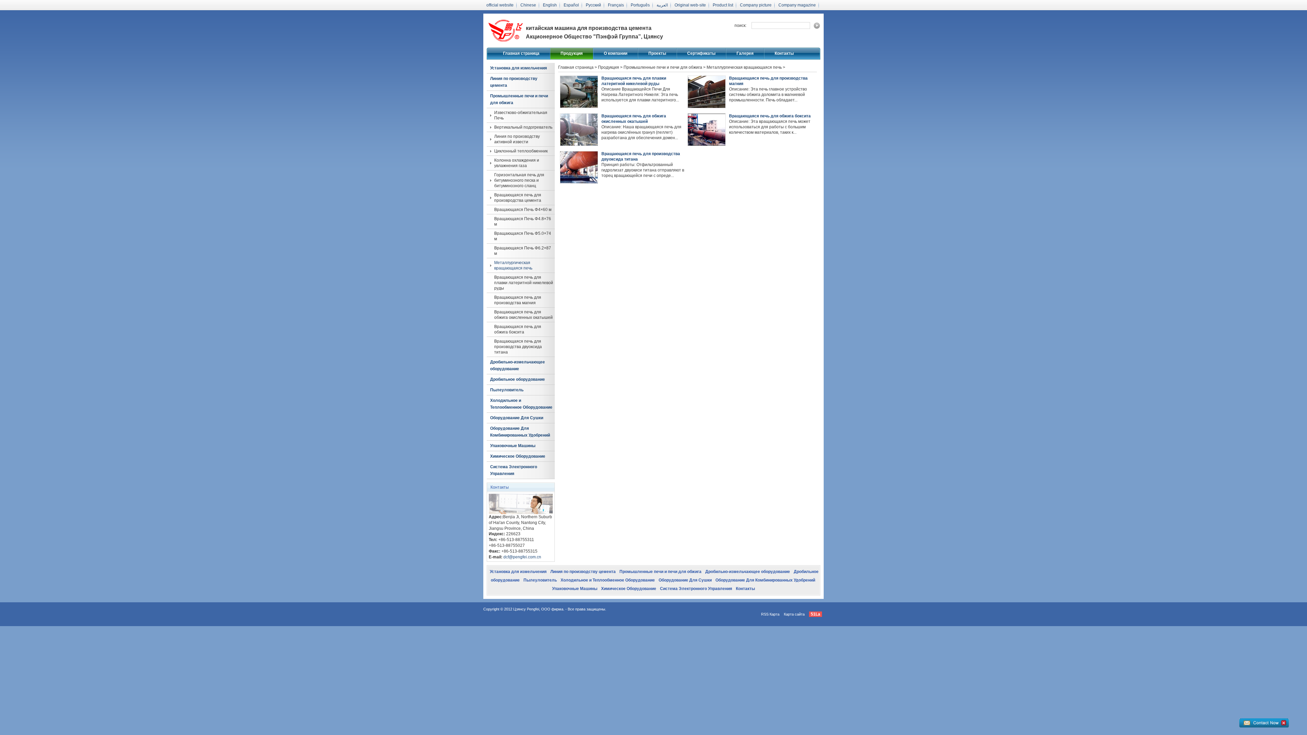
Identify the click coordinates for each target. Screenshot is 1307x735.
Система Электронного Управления (513, 470)
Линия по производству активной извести (517, 139)
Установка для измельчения (518, 68)
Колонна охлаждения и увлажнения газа (516, 163)
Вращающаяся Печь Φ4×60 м (522, 209)
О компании (615, 53)
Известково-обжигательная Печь (520, 115)
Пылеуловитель (506, 390)
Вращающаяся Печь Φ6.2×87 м (522, 251)
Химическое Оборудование (517, 456)
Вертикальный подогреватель (523, 127)
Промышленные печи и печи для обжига (519, 99)
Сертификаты (701, 53)
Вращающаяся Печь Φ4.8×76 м (522, 221)
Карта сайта (794, 614)
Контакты (784, 53)
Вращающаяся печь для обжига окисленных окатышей (523, 315)
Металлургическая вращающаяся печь (513, 265)
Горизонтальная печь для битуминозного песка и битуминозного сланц (519, 180)
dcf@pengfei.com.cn (522, 557)
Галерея (745, 53)
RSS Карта (770, 614)
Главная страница (521, 53)
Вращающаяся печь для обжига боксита (517, 329)
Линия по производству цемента (513, 82)
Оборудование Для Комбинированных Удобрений (520, 432)
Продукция (572, 53)
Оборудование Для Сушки (516, 417)
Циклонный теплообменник (521, 151)
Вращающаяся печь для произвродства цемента (517, 198)
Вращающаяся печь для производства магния (517, 300)
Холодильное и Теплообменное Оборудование (521, 404)
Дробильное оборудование (517, 379)
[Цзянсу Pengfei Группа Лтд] (505, 42)
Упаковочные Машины (512, 445)
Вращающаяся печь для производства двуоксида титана (518, 347)
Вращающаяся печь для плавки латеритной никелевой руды (523, 283)
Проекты (657, 53)
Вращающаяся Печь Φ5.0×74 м (522, 236)
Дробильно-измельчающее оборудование (517, 365)
